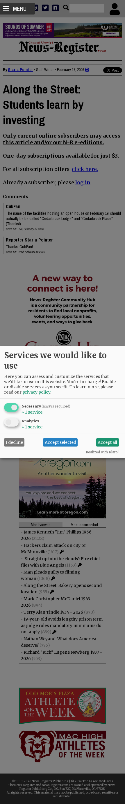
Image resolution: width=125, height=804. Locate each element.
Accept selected (60, 442)
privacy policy (36, 391)
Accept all (107, 442)
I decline (14, 442)
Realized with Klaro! (102, 452)
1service (32, 411)
